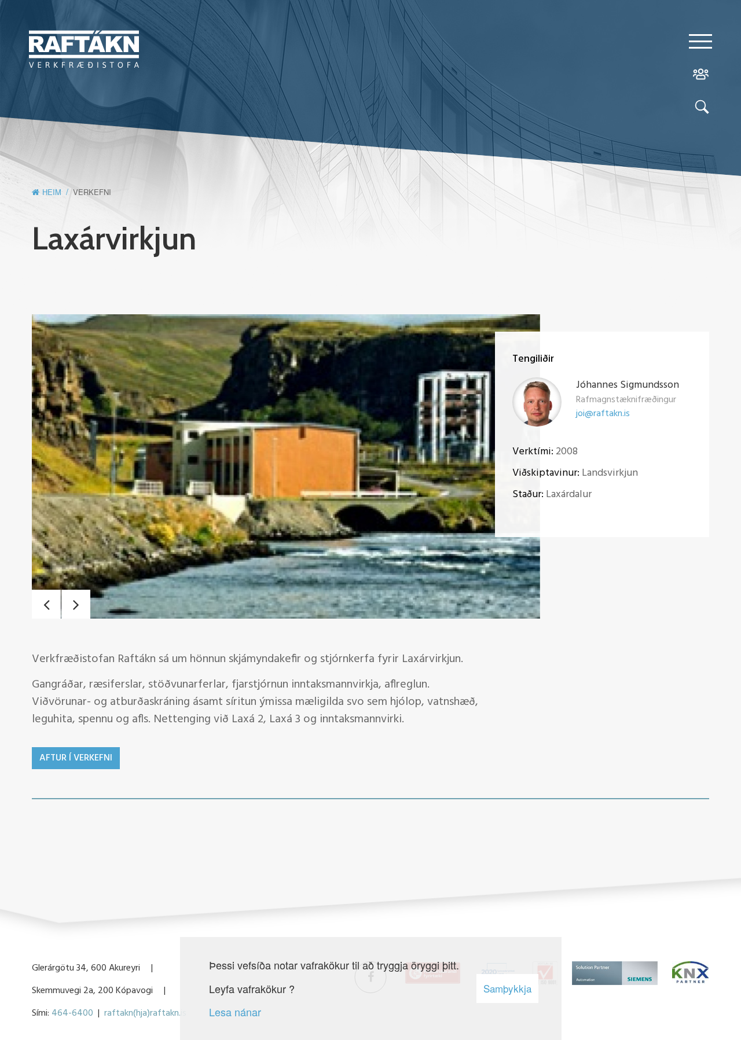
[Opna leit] (700, 109)
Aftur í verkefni (75, 758)
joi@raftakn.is (603, 413)
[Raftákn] (84, 51)
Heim (51, 191)
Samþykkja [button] (507, 988)
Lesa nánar (235, 1011)
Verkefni (92, 191)
